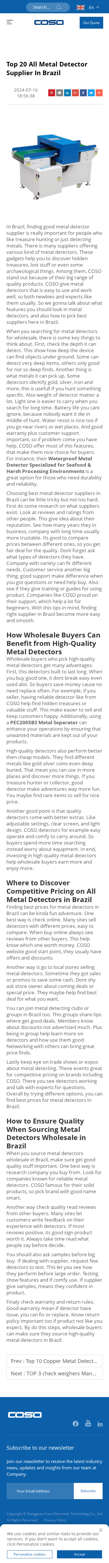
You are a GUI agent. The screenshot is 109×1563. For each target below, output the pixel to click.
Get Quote (91, 22)
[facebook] (76, 1424)
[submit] (58, 7)
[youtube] (88, 1424)
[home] (49, 22)
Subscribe (88, 1491)
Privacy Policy (55, 1520)
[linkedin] (100, 1424)
